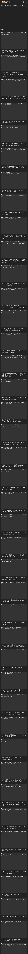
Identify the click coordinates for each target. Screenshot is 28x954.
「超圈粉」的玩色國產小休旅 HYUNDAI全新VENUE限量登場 (14, 735)
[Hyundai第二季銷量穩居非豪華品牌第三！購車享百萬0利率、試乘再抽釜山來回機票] (14, 225)
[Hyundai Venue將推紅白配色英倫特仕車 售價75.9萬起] (14, 590)
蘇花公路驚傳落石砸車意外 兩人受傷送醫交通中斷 (13, 213)
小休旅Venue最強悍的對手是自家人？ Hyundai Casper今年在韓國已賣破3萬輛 (13, 645)
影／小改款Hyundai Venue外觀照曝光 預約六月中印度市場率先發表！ (13, 713)
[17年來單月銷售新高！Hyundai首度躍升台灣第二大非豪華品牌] (14, 545)
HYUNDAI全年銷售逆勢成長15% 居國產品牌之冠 (14, 623)
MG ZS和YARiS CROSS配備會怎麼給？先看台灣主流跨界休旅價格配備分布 (13, 465)
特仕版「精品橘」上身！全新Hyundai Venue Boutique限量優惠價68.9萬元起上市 (14, 167)
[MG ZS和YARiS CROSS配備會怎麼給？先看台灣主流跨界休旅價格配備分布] (14, 455)
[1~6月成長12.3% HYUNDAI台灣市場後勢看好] (14, 657)
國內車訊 (3, 5)
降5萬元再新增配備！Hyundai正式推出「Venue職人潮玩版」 (13, 284)
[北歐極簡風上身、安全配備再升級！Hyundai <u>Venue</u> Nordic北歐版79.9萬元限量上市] (14, 63)
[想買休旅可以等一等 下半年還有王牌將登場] (14, 906)
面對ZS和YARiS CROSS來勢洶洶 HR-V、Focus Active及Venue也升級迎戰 (13, 443)
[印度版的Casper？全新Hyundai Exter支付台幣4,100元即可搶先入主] (14, 500)
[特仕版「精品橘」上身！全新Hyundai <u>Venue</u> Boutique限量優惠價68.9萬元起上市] (14, 156)
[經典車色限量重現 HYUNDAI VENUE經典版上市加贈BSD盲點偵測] (14, 40)
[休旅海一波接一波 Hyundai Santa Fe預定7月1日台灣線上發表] (14, 861)
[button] (26, 2)
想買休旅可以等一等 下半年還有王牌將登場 (14, 917)
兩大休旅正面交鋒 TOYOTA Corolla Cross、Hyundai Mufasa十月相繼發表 (13, 306)
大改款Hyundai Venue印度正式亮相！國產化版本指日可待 (13, 121)
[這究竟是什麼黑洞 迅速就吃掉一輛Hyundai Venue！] (14, 884)
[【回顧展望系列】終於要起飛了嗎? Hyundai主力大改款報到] (14, 929)
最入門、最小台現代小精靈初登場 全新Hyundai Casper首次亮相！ (13, 827)
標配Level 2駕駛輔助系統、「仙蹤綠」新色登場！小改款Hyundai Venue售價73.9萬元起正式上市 (13, 375)
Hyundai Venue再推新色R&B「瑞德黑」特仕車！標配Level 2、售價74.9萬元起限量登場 (14, 260)
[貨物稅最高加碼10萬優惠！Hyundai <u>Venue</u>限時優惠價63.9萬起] (14, 180)
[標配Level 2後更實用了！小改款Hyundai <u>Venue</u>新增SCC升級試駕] (14, 341)
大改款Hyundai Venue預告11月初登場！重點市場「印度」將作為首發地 (14, 144)
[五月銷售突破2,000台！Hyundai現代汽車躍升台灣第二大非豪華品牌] (14, 387)
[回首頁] (7, 2)
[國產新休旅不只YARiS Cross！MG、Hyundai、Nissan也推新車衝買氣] (14, 410)
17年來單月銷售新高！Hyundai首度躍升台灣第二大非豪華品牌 (13, 555)
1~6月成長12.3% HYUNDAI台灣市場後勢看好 (13, 668)
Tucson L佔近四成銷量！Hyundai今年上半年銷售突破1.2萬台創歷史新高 (14, 329)
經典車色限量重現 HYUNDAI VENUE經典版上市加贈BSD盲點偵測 (13, 51)
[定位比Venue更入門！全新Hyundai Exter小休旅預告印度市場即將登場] (14, 522)
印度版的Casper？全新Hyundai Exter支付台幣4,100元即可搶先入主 (13, 510)
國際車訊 (15, 5)
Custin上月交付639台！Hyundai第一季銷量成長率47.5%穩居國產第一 (13, 578)
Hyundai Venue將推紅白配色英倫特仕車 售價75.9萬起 (13, 600)
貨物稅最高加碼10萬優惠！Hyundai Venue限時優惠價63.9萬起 (12, 191)
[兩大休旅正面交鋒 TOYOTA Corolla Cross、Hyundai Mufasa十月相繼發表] (14, 296)
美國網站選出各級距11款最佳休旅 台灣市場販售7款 (14, 850)
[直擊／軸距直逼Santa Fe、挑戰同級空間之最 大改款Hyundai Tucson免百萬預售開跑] (14, 792)
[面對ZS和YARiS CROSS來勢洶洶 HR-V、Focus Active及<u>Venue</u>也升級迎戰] (14, 432)
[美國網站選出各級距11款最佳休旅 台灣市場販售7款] (14, 839)
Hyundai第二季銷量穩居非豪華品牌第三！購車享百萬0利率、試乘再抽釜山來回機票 (13, 236)
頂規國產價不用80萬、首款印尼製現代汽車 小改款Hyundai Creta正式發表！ (14, 780)
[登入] (23, 2)
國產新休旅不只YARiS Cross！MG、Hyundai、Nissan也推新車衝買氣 (12, 420)
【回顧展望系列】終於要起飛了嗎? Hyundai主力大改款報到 (12, 939)
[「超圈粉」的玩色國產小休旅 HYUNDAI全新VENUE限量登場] (14, 725)
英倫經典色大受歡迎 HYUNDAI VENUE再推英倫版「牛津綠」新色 (13, 488)
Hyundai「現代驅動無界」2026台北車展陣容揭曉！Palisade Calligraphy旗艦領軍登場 (14, 98)
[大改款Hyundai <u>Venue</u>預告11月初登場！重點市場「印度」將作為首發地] (14, 133)
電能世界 (20, 5)
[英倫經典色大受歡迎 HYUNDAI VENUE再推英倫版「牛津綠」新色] (14, 477)
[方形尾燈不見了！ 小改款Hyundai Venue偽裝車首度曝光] (14, 747)
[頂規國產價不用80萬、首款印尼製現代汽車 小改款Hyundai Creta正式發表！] (14, 770)
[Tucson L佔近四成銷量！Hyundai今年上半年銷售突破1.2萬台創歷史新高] (14, 318)
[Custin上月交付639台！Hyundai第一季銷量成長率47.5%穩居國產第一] (14, 567)
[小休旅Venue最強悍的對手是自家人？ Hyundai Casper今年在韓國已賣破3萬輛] (14, 635)
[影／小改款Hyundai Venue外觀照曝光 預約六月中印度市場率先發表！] (14, 702)
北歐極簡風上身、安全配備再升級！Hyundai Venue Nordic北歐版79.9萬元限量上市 (14, 74)
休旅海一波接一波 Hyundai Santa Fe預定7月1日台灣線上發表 (14, 872)
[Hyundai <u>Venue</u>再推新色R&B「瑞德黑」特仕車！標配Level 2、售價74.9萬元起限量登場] (14, 249)
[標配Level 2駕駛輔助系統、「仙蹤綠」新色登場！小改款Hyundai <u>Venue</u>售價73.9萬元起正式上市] (14, 363)
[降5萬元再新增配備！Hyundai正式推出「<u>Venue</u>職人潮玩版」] (14, 273)
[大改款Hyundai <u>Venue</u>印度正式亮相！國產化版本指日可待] (14, 111)
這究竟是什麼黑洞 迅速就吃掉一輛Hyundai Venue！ (12, 895)
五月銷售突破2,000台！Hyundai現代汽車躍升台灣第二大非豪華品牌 (14, 398)
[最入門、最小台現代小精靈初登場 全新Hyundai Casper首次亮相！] (14, 816)
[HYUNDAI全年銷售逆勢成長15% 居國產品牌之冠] (14, 612)
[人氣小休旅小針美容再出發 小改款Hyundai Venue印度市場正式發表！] (14, 680)
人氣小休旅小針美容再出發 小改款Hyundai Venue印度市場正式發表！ (12, 690)
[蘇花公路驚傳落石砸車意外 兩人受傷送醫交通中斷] (14, 202)
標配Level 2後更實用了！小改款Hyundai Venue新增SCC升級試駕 (14, 351)
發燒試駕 (9, 5)
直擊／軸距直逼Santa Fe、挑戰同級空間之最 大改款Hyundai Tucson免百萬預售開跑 (13, 804)
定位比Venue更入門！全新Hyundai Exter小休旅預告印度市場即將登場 (14, 533)
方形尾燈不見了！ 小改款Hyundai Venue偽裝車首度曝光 (12, 758)
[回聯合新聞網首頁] (3, 2)
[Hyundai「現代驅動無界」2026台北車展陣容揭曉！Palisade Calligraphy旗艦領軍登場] (14, 87)
